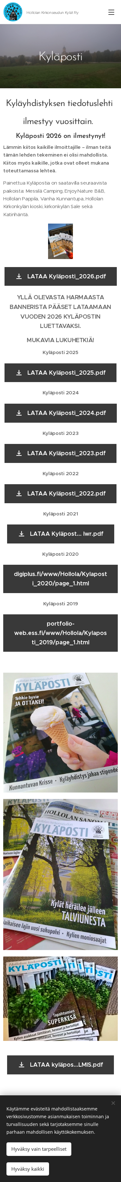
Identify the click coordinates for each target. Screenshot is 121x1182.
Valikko (111, 11)
